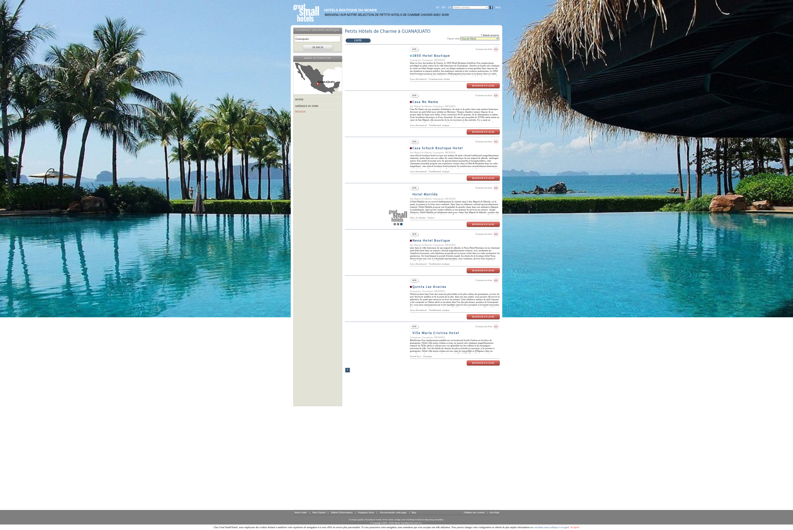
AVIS (414, 49)
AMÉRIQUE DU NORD (306, 106)
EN (443, 7)
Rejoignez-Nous (366, 512)
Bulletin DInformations (342, 512)
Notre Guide (300, 512)
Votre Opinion (319, 512)
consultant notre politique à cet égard (551, 527)
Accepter (574, 527)
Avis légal (494, 512)
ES (437, 7)
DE (450, 7)
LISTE (358, 40)
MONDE (299, 99)
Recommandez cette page (393, 512)
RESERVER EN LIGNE (483, 86)
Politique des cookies (474, 512)
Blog (498, 7)
